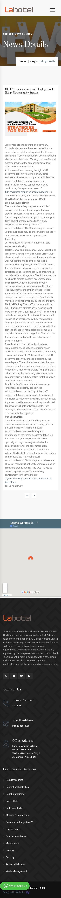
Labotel (34, 888)
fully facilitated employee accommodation (26, 192)
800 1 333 (23, 703)
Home (23, 61)
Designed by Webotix (14, 892)
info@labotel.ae (20, 726)
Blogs (33, 61)
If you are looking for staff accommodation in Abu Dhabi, (28, 480)
